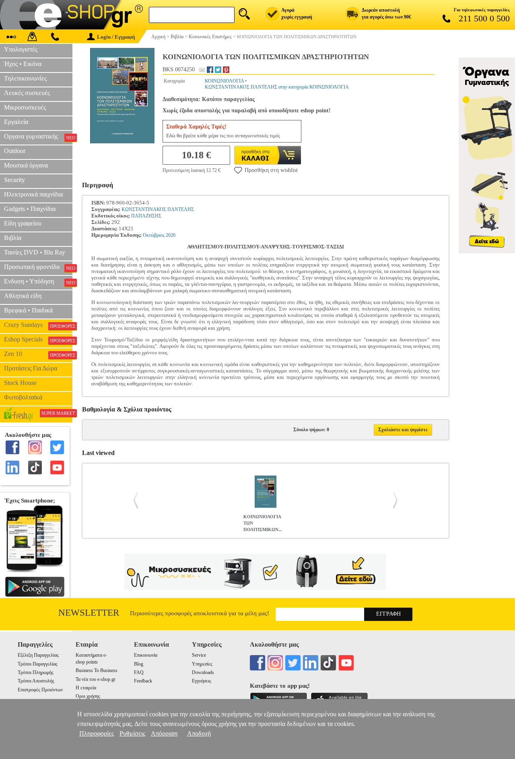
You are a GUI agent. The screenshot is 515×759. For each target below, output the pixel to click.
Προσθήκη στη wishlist (271, 170)
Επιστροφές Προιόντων (40, 690)
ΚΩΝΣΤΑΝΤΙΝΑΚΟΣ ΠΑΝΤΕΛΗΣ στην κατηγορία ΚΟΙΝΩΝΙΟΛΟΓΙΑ (277, 87)
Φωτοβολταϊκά (23, 397)
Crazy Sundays (38, 325)
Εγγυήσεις (201, 681)
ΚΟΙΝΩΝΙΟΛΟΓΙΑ (224, 81)
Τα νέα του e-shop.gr (95, 679)
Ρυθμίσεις (132, 733)
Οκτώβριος (154, 235)
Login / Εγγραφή (116, 37)
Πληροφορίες (96, 733)
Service (199, 655)
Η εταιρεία (86, 688)
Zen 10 (38, 354)
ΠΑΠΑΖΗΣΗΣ (146, 216)
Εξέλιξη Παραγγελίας (38, 655)
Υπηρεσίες (202, 664)
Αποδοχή (199, 733)
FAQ (139, 672)
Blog (138, 664)
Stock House (20, 382)
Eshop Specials (38, 339)
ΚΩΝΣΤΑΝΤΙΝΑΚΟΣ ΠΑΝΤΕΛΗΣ (158, 209)
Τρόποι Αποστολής (36, 681)
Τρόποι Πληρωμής (36, 672)
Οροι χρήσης (88, 696)
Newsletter (88, 613)
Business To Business (96, 670)
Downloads (203, 672)
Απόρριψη (164, 733)
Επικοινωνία (145, 655)
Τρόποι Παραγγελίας (38, 664)
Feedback (143, 681)
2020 (170, 235)
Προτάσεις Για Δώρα (30, 368)
